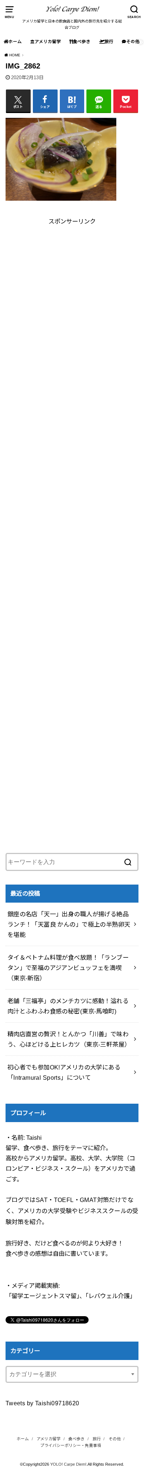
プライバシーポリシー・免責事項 (70, 1445)
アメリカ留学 (48, 41)
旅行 (108, 41)
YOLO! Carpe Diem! (68, 1464)
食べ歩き (81, 41)
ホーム (15, 41)
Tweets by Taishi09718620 (42, 1403)
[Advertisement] (72, 298)
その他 (133, 41)
